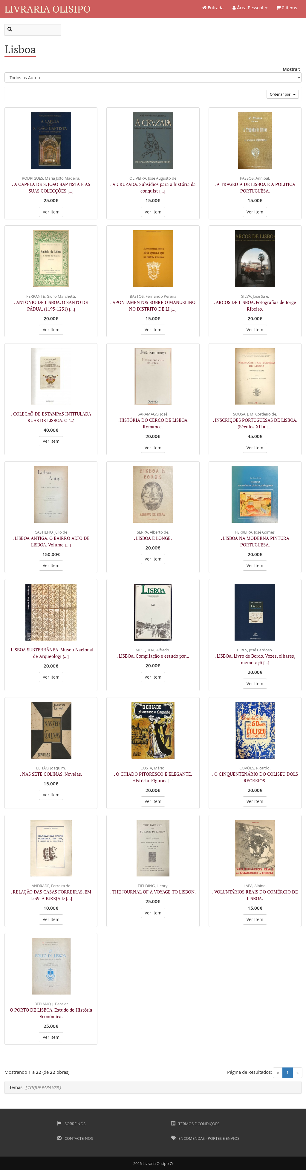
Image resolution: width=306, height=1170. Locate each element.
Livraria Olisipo (47, 8)
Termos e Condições (198, 1123)
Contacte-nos (78, 1138)
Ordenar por (281, 94)
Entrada (215, 7)
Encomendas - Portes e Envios (208, 1138)
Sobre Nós (74, 1123)
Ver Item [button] (51, 212)
